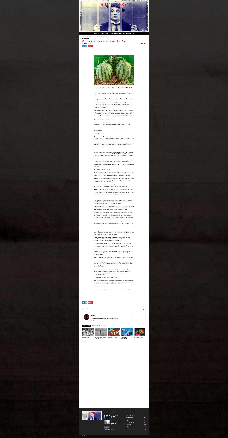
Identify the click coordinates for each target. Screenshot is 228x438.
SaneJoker (85, 43)
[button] (144, 33)
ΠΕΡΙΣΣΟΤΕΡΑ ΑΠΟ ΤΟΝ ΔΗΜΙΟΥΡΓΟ (99, 325)
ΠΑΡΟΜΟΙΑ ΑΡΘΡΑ (86, 325)
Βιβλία (107, 33)
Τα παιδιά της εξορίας (86, 337)
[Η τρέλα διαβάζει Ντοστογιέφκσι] (127, 332)
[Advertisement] (114, 51)
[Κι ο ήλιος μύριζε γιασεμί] (140, 332)
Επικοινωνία (128, 33)
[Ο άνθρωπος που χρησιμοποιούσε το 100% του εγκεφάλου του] (107, 422)
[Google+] (92, 320)
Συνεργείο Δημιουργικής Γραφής (118, 33)
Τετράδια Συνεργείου (89, 36)
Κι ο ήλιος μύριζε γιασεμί (138, 337)
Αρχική (95, 33)
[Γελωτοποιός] (114, 16)
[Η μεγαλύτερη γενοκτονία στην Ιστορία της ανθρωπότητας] (107, 428)
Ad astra (84, 309)
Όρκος (144, 309)
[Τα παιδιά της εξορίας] (88, 332)
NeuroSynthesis (94, 436)
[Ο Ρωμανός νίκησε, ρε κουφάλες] (107, 417)
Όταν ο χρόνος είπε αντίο (112, 337)
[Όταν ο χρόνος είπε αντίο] (114, 332)
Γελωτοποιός (101, 33)
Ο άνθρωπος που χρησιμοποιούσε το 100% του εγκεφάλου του (117, 422)
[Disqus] (114, 359)
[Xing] (94, 320)
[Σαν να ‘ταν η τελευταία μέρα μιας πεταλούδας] (101, 332)
